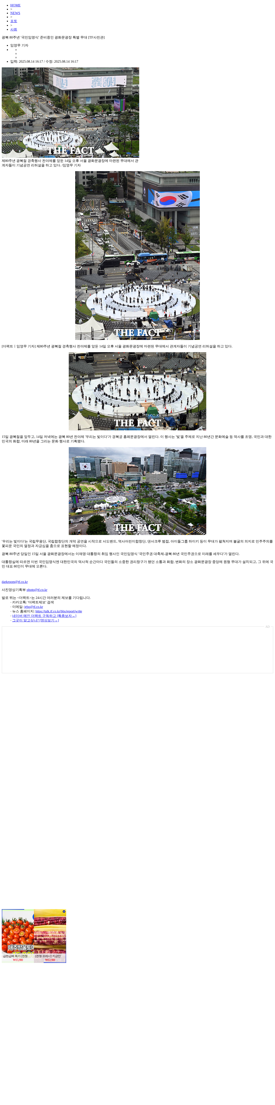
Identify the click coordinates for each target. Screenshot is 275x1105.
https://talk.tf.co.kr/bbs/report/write (58, 611)
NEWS (15, 13)
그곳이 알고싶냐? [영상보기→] (35, 620)
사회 (13, 29)
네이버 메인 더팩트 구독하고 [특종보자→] (44, 616)
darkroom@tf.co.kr (15, 582)
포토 (13, 21)
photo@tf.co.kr (37, 590)
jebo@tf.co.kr (33, 607)
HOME (15, 5)
